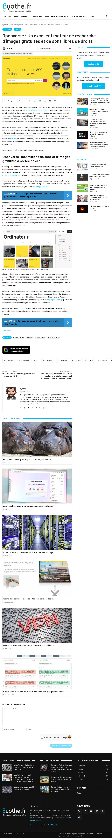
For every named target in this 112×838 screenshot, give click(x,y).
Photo (17, 29)
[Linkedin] (40, 101)
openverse (29, 337)
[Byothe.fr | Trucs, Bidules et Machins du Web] (19, 8)
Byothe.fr (5, 25)
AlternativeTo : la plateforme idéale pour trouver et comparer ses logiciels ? (98, 123)
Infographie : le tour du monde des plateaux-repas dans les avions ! (61, 779)
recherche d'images (53, 337)
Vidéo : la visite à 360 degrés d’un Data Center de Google (28, 552)
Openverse (6, 330)
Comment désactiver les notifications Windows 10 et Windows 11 (60, 789)
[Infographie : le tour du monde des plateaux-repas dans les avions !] (44, 779)
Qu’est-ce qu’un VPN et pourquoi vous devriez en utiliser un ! (29, 645)
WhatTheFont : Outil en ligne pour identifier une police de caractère (24, 767)
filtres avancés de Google (36, 110)
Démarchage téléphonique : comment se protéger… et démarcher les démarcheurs (99, 101)
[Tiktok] (79, 817)
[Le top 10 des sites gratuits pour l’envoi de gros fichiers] (37, 439)
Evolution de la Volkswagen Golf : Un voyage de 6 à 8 (18, 375)
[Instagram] (24, 407)
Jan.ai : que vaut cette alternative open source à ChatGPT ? (98, 111)
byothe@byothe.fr (52, 825)
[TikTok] (36, 407)
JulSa (79, 793)
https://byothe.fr (25, 392)
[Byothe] (4, 48)
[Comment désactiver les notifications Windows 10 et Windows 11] (44, 789)
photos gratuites (40, 337)
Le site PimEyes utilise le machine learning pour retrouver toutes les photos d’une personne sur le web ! (23, 778)
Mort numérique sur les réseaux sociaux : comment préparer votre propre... (98, 144)
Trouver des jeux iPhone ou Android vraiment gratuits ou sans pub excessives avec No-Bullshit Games (56, 376)
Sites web (13, 25)
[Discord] (91, 811)
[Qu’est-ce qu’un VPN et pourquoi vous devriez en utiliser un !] (37, 625)
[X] (25, 101)
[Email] (45, 101)
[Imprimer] (50, 101)
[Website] (44, 407)
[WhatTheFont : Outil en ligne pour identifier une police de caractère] (7, 767)
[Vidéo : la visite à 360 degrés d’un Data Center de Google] (37, 532)
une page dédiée (53, 300)
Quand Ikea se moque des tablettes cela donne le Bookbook (29, 599)
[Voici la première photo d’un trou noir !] (82, 209)
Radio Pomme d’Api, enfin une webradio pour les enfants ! (98, 187)
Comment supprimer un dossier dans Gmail (97, 165)
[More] (55, 101)
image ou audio (42, 186)
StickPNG (13, 139)
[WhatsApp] (35, 101)
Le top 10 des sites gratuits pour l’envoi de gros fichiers (27, 460)
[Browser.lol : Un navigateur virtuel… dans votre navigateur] (37, 486)
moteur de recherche (11, 175)
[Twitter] (79, 811)
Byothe (9, 49)
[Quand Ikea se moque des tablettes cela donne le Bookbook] (37, 578)
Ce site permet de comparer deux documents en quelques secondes (33, 691)
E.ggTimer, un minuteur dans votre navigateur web (99, 176)
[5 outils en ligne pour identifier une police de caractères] (7, 789)
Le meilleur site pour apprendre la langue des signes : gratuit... (98, 198)
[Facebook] (20, 101)
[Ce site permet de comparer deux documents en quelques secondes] (37, 671)
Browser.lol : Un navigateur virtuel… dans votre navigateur (28, 506)
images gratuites (18, 337)
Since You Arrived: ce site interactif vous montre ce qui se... (98, 134)
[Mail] (28, 407)
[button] (107, 16)
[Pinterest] (30, 101)
